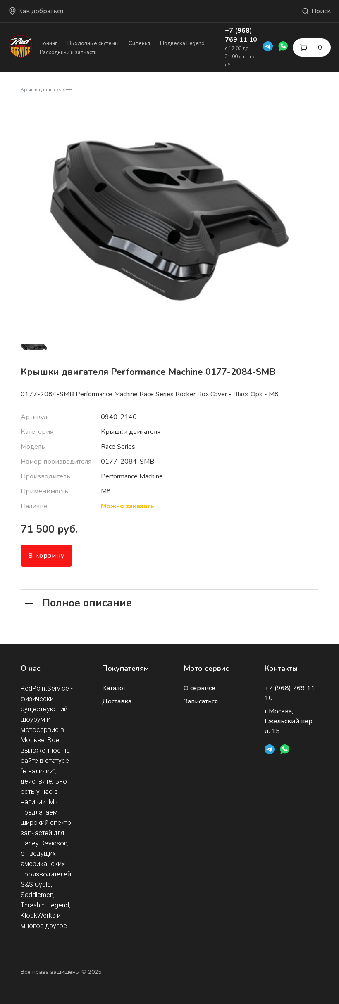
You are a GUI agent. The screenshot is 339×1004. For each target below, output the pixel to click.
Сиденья (139, 43)
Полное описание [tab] (87, 602)
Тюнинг (48, 43)
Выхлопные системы (93, 43)
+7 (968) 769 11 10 (241, 35)
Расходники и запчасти (68, 52)
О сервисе (199, 688)
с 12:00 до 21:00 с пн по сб (240, 56)
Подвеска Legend (182, 43)
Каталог (114, 688)
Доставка (116, 701)
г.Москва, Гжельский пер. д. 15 (289, 721)
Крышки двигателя (43, 89)
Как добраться (40, 11)
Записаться (201, 701)
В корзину (46, 555)
